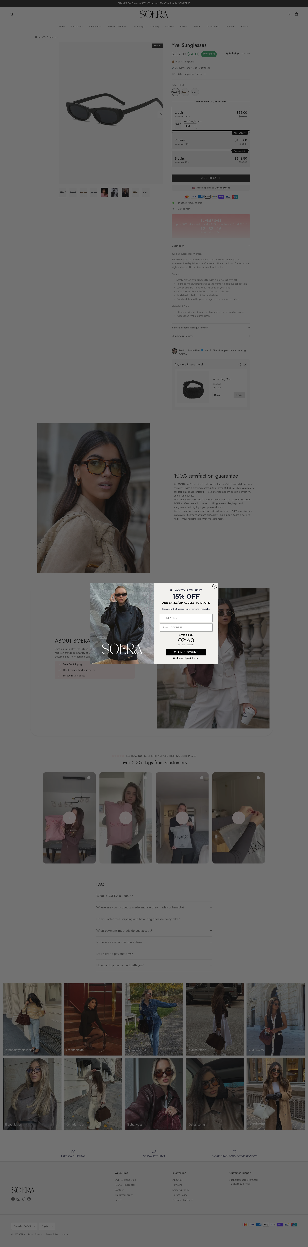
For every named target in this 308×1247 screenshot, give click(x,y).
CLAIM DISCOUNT (186, 652)
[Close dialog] (215, 586)
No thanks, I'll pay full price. (186, 658)
